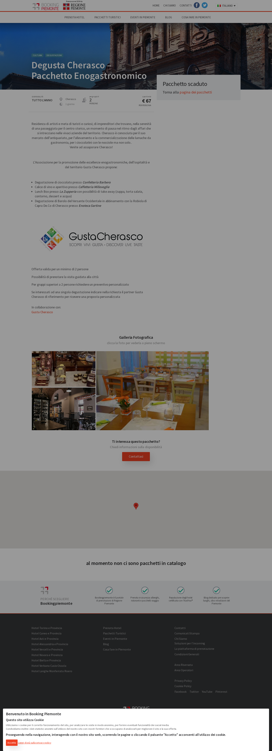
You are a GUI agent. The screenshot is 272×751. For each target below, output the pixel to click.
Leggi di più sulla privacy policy (34, 742)
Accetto (11, 742)
